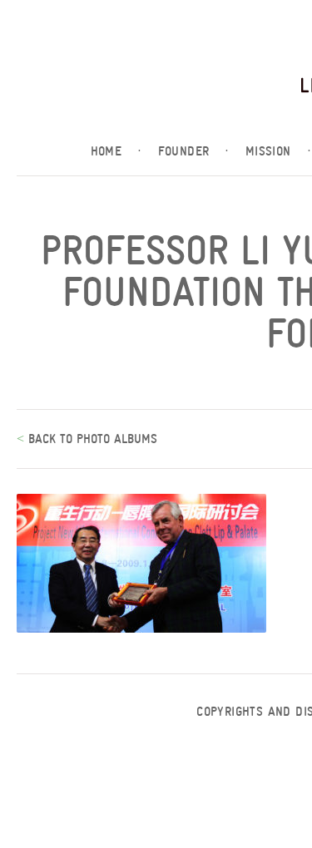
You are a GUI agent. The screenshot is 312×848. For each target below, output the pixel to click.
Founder (193, 151)
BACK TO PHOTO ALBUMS (90, 438)
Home (116, 151)
